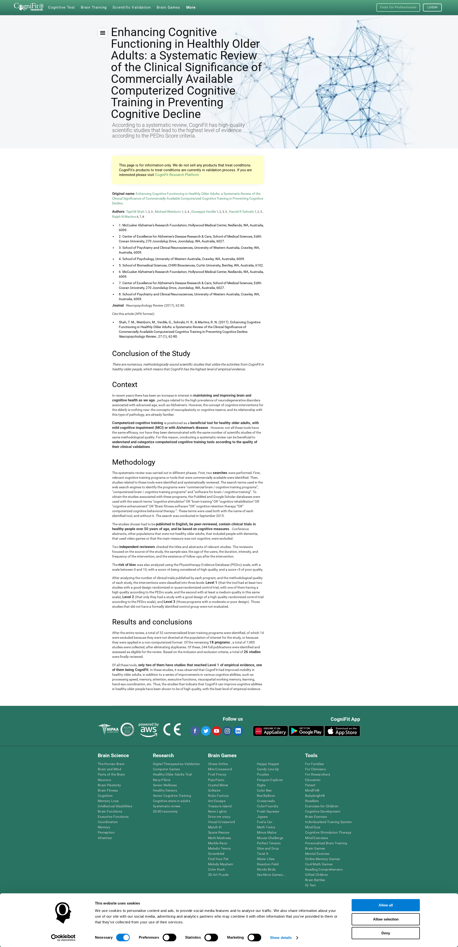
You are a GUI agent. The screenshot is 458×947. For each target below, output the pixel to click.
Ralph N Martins (124, 216)
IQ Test (310, 885)
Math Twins (266, 827)
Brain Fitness (108, 790)
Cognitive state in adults (171, 801)
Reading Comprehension (324, 869)
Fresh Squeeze (268, 811)
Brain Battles (315, 880)
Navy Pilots (161, 780)
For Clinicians (315, 769)
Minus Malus (266, 832)
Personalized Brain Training (326, 843)
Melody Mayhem (220, 864)
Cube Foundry (267, 806)
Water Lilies (266, 859)
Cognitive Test (61, 7)
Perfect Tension (269, 843)
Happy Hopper (268, 764)
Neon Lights (217, 811)
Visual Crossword (221, 822)
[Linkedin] (238, 731)
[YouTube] (216, 731)
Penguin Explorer (270, 780)
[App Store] (342, 731)
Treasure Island (220, 806)
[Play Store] (306, 731)
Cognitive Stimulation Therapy (328, 832)
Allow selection (386, 919)
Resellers (312, 801)
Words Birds (266, 869)
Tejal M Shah (135, 211)
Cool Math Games (319, 864)
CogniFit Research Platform (177, 175)
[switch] (169, 937)
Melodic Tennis (219, 848)
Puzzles (263, 774)
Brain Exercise (316, 817)
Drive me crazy (219, 817)
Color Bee (264, 790)
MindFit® (312, 790)
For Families (314, 764)
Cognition (105, 796)
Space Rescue (218, 832)
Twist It (262, 854)
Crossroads (266, 801)
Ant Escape (216, 801)
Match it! (215, 827)
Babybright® (315, 796)
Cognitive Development (322, 811)
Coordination (108, 822)
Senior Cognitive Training (172, 796)
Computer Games (166, 769)
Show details (281, 938)
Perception (106, 832)
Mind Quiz (313, 827)
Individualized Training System (328, 822)
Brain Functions (110, 811)
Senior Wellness (165, 785)
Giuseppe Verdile (204, 211)
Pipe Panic (216, 780)
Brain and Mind (109, 769)
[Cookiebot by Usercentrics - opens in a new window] (63, 937)
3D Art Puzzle (218, 875)
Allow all (386, 905)
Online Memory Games (322, 859)
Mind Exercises (316, 838)
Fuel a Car (264, 822)
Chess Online (218, 764)
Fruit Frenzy (217, 774)
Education (313, 780)
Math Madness (219, 838)
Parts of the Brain (111, 774)
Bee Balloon (266, 796)
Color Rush (216, 869)
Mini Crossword (220, 769)
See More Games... (271, 875)
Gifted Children (316, 875)
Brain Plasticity (109, 785)
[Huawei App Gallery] (270, 731)
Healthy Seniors (165, 790)
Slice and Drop (268, 848)
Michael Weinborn (168, 211)
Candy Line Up (268, 769)
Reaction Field (268, 864)
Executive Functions (113, 817)
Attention (105, 838)
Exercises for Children (321, 806)
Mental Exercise (317, 854)
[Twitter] (206, 731)
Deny (385, 933)
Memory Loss (108, 801)
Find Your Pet (218, 859)
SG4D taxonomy (165, 811)
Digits (261, 785)
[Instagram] (227, 731)
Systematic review (167, 806)
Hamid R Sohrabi (242, 211)
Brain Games (315, 848)
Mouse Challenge (270, 838)
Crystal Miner (218, 785)
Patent (310, 785)
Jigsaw (262, 817)
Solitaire (214, 790)
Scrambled (216, 854)
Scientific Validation (132, 7)
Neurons (104, 780)
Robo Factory (218, 796)
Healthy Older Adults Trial (172, 774)
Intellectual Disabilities (115, 806)
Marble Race (217, 843)
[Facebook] (195, 731)
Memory (104, 827)
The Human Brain (111, 764)
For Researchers (317, 774)
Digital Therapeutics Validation (176, 764)
